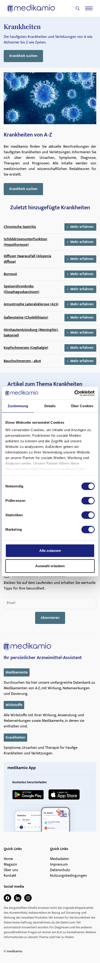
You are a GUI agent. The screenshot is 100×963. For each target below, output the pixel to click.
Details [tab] (50, 406)
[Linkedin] (17, 898)
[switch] (88, 500)
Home (8, 859)
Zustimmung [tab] (18, 406)
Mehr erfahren (81, 227)
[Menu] (89, 8)
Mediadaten (59, 859)
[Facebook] (7, 898)
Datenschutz (60, 870)
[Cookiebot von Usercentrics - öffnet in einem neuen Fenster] (74, 393)
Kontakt (10, 876)
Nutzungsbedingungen (68, 876)
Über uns (11, 870)
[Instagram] (28, 898)
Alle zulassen (50, 551)
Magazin (10, 864)
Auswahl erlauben (50, 566)
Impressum (59, 864)
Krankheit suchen (23, 56)
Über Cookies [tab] (82, 406)
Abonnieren (50, 618)
